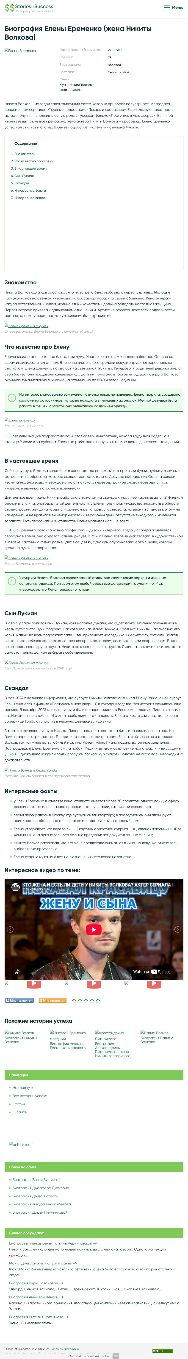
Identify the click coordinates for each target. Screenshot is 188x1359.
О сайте (20, 1112)
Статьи (19, 1104)
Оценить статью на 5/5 (98, 1000)
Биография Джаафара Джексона (41, 1188)
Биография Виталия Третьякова (36, 1317)
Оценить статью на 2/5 (80, 1000)
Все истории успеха (30, 1096)
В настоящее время (30, 168)
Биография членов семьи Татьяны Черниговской (50, 1243)
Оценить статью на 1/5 (74, 1000)
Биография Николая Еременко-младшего (68, 1045)
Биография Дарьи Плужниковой (40, 1212)
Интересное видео (29, 198)
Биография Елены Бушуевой (37, 1179)
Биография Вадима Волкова (157, 1040)
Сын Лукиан (24, 176)
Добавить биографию (64, 1349)
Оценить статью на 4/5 (92, 1000)
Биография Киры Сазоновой (33, 1283)
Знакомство (24, 154)
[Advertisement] (93, 233)
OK (116, 1356)
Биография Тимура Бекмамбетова (42, 1204)
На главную (23, 1087)
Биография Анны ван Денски (33, 1297)
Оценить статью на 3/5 (86, 1000)
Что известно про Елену (33, 161)
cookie (104, 1356)
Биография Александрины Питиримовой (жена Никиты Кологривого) (113, 1049)
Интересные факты (30, 190)
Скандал (21, 183)
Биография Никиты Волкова (21, 1040)
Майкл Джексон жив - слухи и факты (40, 1263)
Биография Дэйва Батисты (35, 1196)
